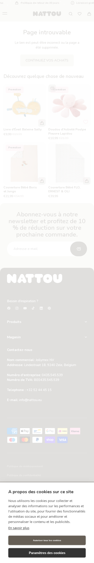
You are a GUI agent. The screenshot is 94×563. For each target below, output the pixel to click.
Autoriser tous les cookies (47, 540)
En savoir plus (18, 528)
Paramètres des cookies (47, 553)
